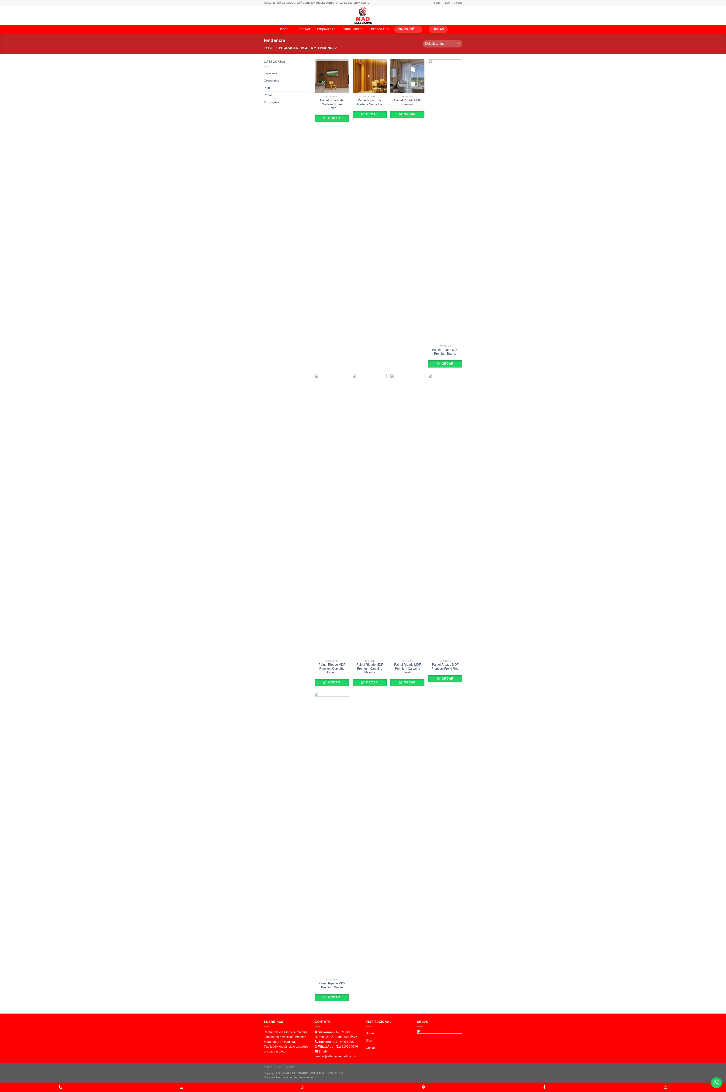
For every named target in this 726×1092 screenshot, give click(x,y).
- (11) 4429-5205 (336, 1041)
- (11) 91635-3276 (338, 1046)
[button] (716, 1082)
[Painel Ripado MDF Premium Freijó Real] (445, 516)
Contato (458, 2)
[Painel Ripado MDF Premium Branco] (445, 201)
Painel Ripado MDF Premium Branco (445, 351)
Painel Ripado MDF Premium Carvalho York (407, 668)
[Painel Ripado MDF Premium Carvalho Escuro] (332, 516)
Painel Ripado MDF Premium (407, 102)
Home (269, 48)
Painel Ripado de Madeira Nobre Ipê (369, 102)
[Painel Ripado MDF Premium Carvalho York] (407, 516)
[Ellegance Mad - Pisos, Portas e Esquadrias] (363, 15)
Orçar (333, 118)
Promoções (271, 102)
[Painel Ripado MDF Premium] (407, 76)
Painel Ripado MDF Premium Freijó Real (445, 666)
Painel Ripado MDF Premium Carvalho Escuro (332, 668)
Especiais (270, 73)
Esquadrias (326, 29)
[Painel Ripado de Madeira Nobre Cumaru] (332, 76)
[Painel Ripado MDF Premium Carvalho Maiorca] (370, 516)
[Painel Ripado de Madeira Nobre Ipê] (370, 76)
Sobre (437, 2)
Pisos (284, 29)
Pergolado (380, 29)
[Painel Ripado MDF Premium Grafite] (332, 834)
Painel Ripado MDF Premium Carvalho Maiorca (369, 668)
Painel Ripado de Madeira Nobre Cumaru (332, 104)
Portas (304, 29)
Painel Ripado (353, 29)
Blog (447, 2)
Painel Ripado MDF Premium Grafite (332, 985)
